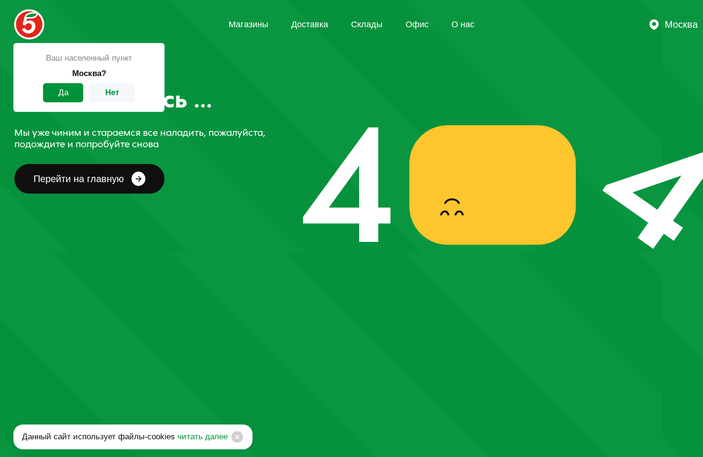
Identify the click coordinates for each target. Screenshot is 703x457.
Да (63, 92)
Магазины (248, 24)
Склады (367, 24)
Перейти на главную (78, 179)
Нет (112, 92)
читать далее (201, 436)
